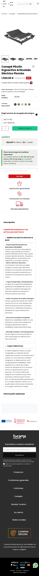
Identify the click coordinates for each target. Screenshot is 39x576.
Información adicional (14, 394)
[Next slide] (34, 35)
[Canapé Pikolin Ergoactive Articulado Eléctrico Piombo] (15, 104)
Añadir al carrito (25, 128)
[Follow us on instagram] (24, 524)
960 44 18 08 (4, 3)
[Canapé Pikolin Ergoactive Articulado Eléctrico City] (29, 104)
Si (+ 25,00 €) (9, 123)
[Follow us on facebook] (12, 524)
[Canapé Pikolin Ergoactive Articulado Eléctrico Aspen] (22, 104)
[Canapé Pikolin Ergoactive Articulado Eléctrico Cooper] (25, 104)
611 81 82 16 (11, 4)
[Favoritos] (38, 4)
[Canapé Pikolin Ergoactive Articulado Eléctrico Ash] (19, 104)
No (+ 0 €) (8, 120)
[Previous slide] (4, 35)
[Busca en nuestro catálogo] (31, 4)
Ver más (19, 176)
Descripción (9, 222)
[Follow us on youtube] (18, 524)
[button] (5, 58)
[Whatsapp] (35, 565)
